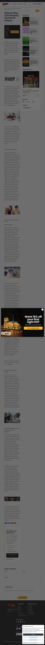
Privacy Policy (25, 642)
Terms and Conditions (32, 642)
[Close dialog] (42, 309)
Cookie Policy (38, 630)
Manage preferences (33, 639)
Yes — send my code (33, 328)
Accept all (33, 634)
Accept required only (33, 637)
